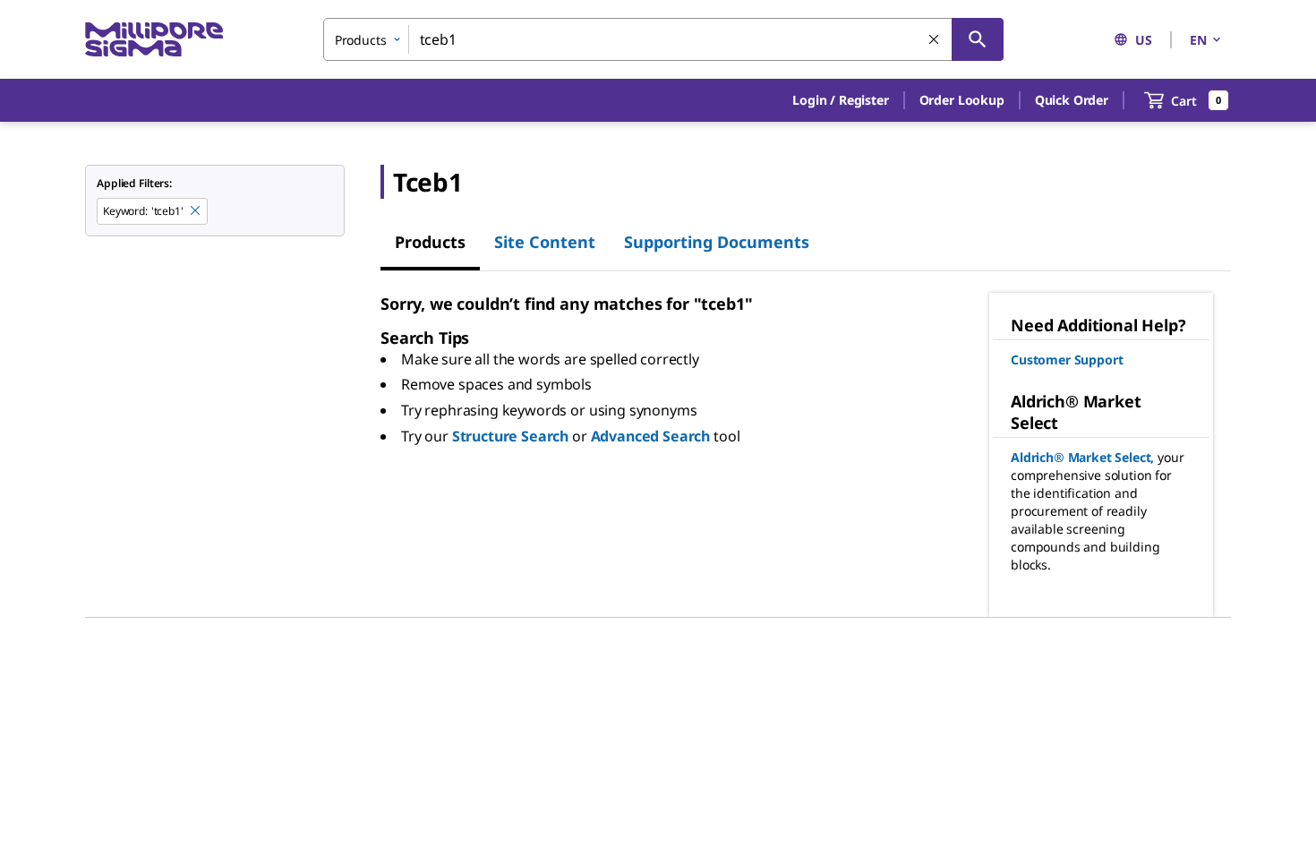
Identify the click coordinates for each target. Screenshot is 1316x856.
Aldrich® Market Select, (1082, 457)
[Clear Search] (934, 40)
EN (1198, 39)
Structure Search (510, 436)
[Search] (978, 39)
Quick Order (1071, 99)
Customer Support (1067, 359)
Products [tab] (430, 242)
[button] (840, 100)
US (1143, 39)
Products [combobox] (361, 39)
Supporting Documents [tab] (716, 242)
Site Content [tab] (544, 242)
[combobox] (663, 39)
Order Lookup (961, 99)
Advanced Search (651, 436)
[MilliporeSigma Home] (154, 39)
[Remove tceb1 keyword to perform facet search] (196, 211)
